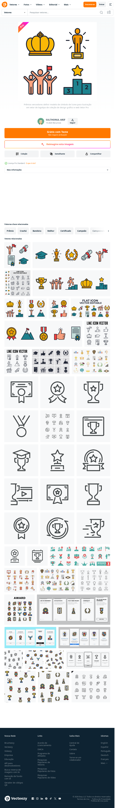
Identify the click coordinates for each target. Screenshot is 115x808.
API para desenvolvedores (12, 764)
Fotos (26, 4)
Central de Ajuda (73, 744)
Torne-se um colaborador (74, 758)
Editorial (53, 4)
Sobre (71, 753)
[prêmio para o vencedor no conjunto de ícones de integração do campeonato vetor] (73, 610)
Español (102, 747)
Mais (66, 4)
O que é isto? (31, 163)
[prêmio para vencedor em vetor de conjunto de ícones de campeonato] (19, 610)
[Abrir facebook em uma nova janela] (33, 798)
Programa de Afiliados (43, 754)
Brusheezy (9, 743)
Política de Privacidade (99, 799)
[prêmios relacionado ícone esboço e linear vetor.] (21, 392)
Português (103, 751)
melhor (50, 231)
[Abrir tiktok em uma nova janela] (51, 798)
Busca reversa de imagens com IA (12, 770)
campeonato (99, 231)
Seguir (72, 123)
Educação (8, 759)
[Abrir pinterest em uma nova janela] (46, 798)
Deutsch (102, 755)
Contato (72, 749)
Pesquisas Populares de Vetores (43, 762)
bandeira (37, 231)
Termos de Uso (81, 799)
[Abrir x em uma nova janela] (55, 798)
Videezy (8, 751)
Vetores (13, 4)
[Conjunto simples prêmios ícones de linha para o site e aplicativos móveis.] (91, 686)
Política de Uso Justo (97, 800)
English (102, 743)
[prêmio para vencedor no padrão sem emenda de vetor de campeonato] (13, 659)
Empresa (8, 755)
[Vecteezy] (4, 4)
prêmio (10, 231)
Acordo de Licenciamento (44, 744)
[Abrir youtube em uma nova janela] (60, 798)
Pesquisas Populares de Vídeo (43, 777)
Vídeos (39, 4)
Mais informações (14, 170)
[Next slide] (103, 231)
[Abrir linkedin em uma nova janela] (42, 798)
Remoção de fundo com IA (13, 777)
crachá (23, 231)
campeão (81, 231)
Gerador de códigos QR (13, 783)
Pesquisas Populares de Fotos (46, 769)
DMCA (40, 749)
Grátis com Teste (57, 133)
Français (103, 759)
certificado (65, 231)
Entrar (101, 4)
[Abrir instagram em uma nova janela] (37, 798)
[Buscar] (101, 12)
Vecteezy (8, 747)
